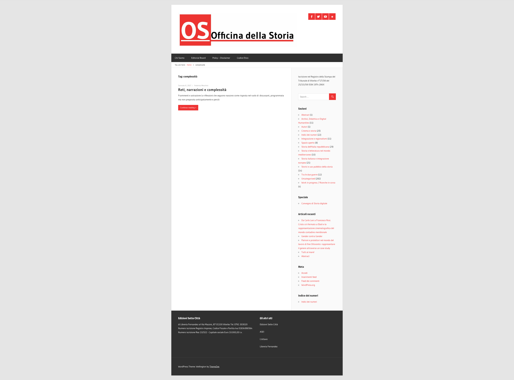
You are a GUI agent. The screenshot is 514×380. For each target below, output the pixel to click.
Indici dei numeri (309, 134)
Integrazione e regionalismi (314, 138)
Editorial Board (198, 57)
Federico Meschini (201, 85)
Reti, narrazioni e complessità (202, 89)
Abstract (305, 114)
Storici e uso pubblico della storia (317, 166)
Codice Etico (242, 57)
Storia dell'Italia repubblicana (315, 146)
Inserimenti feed (309, 276)
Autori (304, 126)
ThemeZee (214, 366)
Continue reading (187, 107)
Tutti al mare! (307, 252)
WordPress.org (308, 285)
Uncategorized (308, 178)
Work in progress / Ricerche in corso (318, 182)
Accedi (304, 272)
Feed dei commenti (310, 281)
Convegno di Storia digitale (314, 203)
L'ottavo (264, 339)
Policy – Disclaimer (221, 57)
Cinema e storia (308, 130)
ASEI (262, 331)
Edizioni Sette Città (269, 324)
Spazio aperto (308, 142)
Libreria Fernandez (268, 346)
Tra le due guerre (309, 174)
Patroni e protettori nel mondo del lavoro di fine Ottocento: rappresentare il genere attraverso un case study (316, 244)
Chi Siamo (179, 57)
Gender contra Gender (311, 236)
